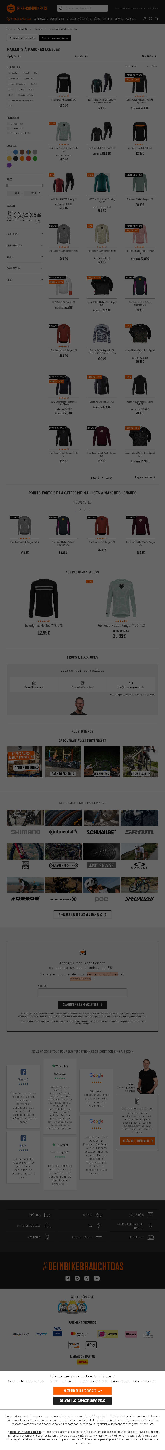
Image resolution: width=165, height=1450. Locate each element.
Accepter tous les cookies (80, 1391)
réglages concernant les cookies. (124, 1381)
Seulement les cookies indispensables (82, 1400)
